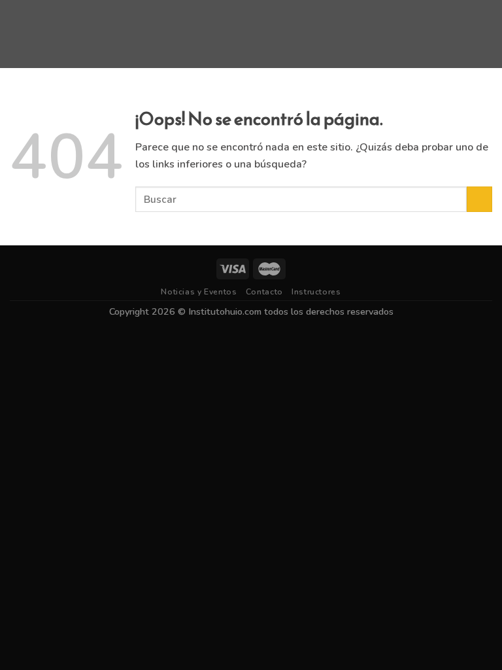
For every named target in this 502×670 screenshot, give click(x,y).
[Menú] (17, 34)
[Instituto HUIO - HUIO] (251, 34)
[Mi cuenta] (485, 34)
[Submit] (479, 199)
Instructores (316, 292)
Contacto (264, 292)
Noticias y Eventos (199, 292)
